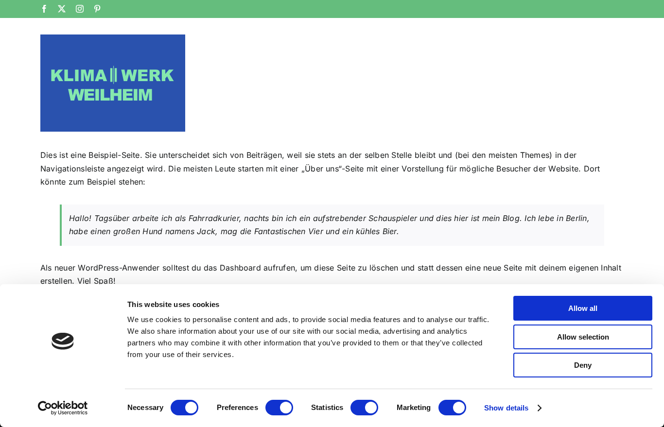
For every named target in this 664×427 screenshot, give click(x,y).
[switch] (279, 407)
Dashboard (240, 268)
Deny (583, 365)
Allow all (582, 308)
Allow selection (583, 337)
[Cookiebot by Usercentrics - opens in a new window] (62, 408)
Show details (506, 408)
